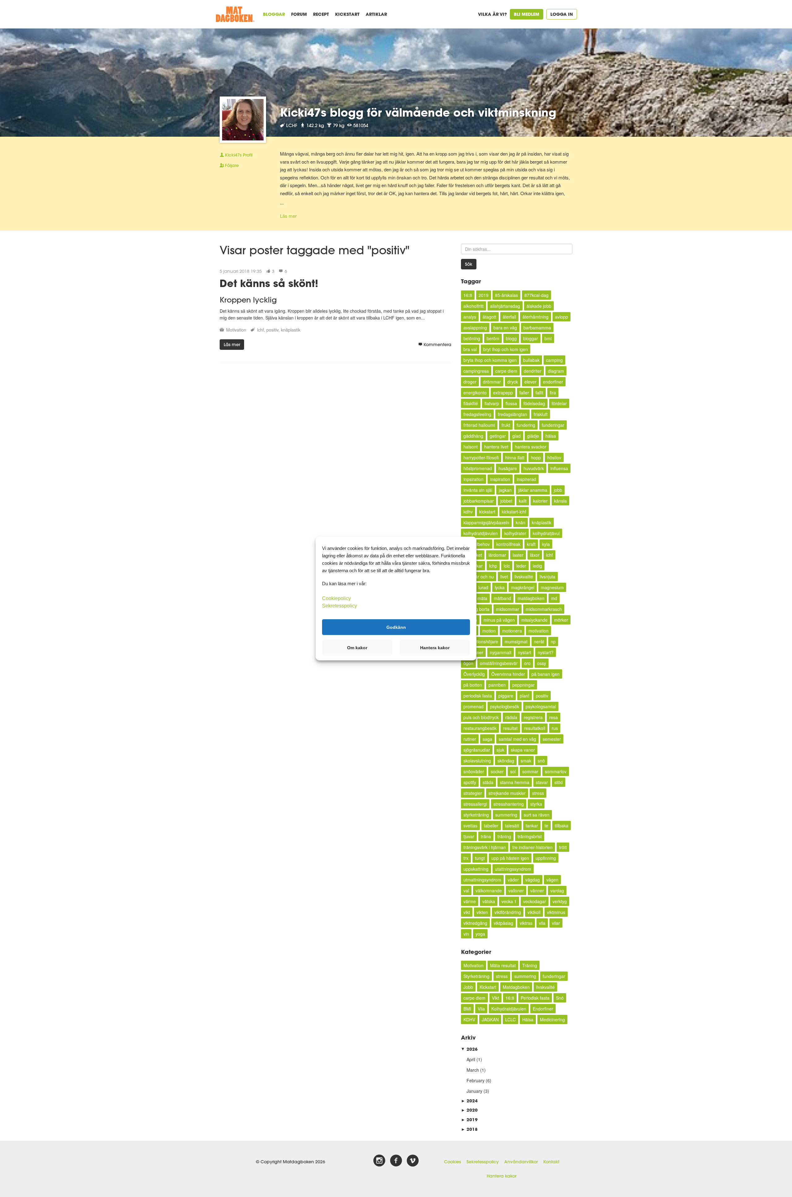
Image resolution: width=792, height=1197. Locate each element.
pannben (497, 685)
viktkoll (533, 912)
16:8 (467, 295)
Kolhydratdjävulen (508, 1009)
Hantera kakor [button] (435, 647)
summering (506, 815)
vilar (556, 923)
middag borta (476, 609)
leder (521, 566)
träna (486, 836)
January (474, 1091)
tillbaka (561, 825)
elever (530, 382)
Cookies (452, 1162)
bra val (470, 349)
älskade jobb (539, 306)
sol (513, 771)
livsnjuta (547, 576)
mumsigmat (516, 641)
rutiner (469, 739)
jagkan (505, 490)
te (546, 825)
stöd (558, 782)
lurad (483, 587)
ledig (537, 566)
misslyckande (534, 620)
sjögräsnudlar (476, 750)
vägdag (532, 880)
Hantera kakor (501, 1176)
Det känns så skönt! (269, 283)
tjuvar (468, 836)
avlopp (561, 317)
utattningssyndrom (513, 869)
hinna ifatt (514, 457)
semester (552, 739)
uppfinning (546, 858)
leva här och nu (478, 576)
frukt (505, 425)
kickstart (487, 511)
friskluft (541, 414)
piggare (505, 696)
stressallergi (475, 804)
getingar (498, 436)
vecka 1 (509, 901)
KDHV (469, 1019)
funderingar (553, 425)
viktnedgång (475, 923)
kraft (531, 544)
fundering (526, 425)
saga (487, 739)
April (471, 1059)
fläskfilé (470, 403)
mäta (482, 598)
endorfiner (553, 382)
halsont (470, 447)
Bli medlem (526, 14)
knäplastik (290, 330)
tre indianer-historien (532, 847)
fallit (539, 392)
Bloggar (274, 14)
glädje (533, 436)
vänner (537, 890)
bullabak (531, 360)
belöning (471, 338)
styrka (536, 804)
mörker (561, 620)
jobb (558, 490)
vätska (488, 901)
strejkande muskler (507, 793)
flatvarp (491, 403)
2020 (469, 1110)
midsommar (507, 609)
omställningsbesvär (499, 663)
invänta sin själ (477, 490)
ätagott (489, 317)
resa (553, 717)
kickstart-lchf (514, 511)
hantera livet (496, 447)
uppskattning (476, 869)
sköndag (505, 760)
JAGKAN (490, 1019)
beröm (493, 338)
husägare (507, 468)
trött (563, 847)
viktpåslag (503, 923)
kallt (523, 501)
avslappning (475, 327)
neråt (539, 641)
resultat (510, 728)
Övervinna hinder (508, 674)
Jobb (468, 987)
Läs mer (288, 215)
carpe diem (506, 371)
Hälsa (527, 1019)
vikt (466, 912)
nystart (524, 652)
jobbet (506, 501)
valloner (516, 890)
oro (527, 663)
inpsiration (473, 479)
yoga (480, 934)
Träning (529, 965)
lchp (493, 566)
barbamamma (537, 327)
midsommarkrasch (544, 609)
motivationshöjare (480, 641)
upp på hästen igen (510, 858)
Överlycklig (474, 674)
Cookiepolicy (336, 598)
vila (542, 923)
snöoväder (473, 771)
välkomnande (489, 890)
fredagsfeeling (477, 414)
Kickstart (347, 14)
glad (516, 436)
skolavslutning (477, 760)
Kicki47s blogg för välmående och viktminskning (418, 112)
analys (469, 317)
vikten (482, 912)
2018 (469, 1129)
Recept (321, 14)
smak (526, 760)
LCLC (510, 1019)
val (466, 890)
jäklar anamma (532, 490)
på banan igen (546, 674)
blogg (511, 338)
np (553, 641)
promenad (473, 706)
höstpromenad (477, 468)
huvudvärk (533, 468)
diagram (556, 371)
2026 (469, 1049)
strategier (472, 793)
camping (554, 360)
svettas (470, 825)
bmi (548, 338)
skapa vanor (523, 750)
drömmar (492, 382)
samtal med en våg (517, 739)
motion (489, 631)
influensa (559, 468)
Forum (299, 14)
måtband (502, 598)
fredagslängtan (512, 414)
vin (466, 934)
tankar (532, 825)
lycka (500, 587)
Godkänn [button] (396, 626)
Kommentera (437, 344)
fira (553, 392)
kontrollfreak (508, 544)
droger (469, 382)
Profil (238, 155)
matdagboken (531, 598)
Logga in (561, 14)
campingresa (476, 371)
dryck (512, 382)
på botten (472, 685)
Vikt (495, 998)
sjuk (500, 750)
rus (555, 728)
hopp (536, 457)
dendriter (532, 371)
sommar (530, 771)
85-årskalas (506, 295)
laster (518, 555)
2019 (484, 295)
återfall (509, 317)
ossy (541, 663)
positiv (272, 330)
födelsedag (534, 403)
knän (520, 522)
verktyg (560, 901)
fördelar (559, 403)
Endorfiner (543, 1009)
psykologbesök (504, 706)
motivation (538, 631)
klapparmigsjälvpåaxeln (486, 522)
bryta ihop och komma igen (490, 360)
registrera (533, 717)
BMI (467, 1009)
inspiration (500, 479)
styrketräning (476, 815)
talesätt (512, 825)
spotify (469, 782)
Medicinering (552, 1019)
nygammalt (500, 652)
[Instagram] (379, 1161)
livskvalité (523, 576)
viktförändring (507, 912)
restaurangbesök (480, 728)
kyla (546, 544)
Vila (481, 1009)
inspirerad (526, 479)
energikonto (475, 392)
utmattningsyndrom (482, 880)
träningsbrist (530, 836)
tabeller (491, 825)
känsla (560, 501)
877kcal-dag (536, 295)
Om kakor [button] (357, 647)
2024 (469, 1101)
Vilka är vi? (492, 14)
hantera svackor (530, 447)
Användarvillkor (521, 1162)
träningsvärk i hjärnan (484, 847)
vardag (557, 890)
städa (488, 782)
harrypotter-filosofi (481, 457)
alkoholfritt (473, 306)
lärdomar (497, 555)
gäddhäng (473, 436)
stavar (542, 782)
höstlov (554, 457)
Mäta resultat (503, 965)
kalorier (540, 501)
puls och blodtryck (481, 717)
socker (497, 771)
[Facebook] (396, 1161)
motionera (512, 631)
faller (524, 392)
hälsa (550, 436)
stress (538, 793)
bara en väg (505, 327)
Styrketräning (476, 976)
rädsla (511, 717)
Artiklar (376, 14)
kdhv (468, 511)
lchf (260, 330)
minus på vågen (499, 620)
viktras (526, 923)
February (475, 1080)
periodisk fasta (477, 696)
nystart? (545, 652)
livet (504, 576)
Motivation (236, 330)
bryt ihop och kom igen (505, 349)
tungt (480, 858)
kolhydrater (515, 533)
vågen (552, 880)
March (473, 1070)
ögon (468, 663)
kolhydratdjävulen (480, 533)
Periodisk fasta (535, 998)
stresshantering (508, 804)
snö (541, 760)
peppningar (523, 685)
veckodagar (534, 901)
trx (465, 858)
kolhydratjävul (546, 533)
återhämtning (536, 317)
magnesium (552, 587)
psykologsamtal (541, 706)
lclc (507, 566)
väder (513, 880)
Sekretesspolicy (483, 1162)
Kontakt (551, 1162)
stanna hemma (514, 782)
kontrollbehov (476, 544)
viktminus (556, 912)
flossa (511, 403)
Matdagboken (516, 987)
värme (469, 901)
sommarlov (555, 771)
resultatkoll (534, 728)
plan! (524, 696)
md (554, 598)
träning (504, 836)
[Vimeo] (413, 1161)
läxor (535, 555)
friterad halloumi (479, 425)
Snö (560, 998)
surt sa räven (536, 815)
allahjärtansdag (505, 306)
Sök (468, 264)
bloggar (530, 338)
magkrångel (522, 587)
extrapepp (503, 392)
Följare (232, 165)
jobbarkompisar (478, 501)
